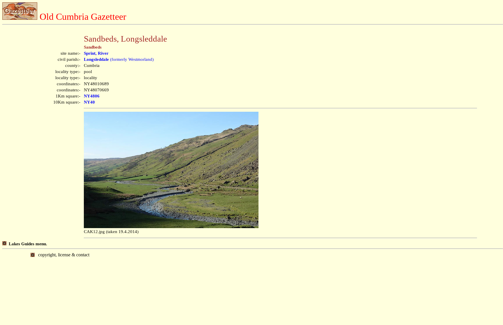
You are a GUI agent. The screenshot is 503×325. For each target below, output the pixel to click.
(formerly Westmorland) (119, 59)
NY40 (89, 102)
